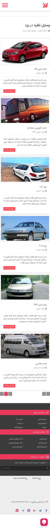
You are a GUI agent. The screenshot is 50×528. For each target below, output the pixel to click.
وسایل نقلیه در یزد (29, 30)
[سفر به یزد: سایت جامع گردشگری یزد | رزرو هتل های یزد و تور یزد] (45, 5)
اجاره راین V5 (40, 69)
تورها (45, 427)
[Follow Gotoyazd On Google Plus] (34, 510)
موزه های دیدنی (18, 447)
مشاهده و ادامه (9, 91)
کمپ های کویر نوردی (16, 443)
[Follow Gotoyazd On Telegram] (23, 510)
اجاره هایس (41, 363)
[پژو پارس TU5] (25, 287)
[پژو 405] (25, 228)
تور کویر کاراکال (42, 447)
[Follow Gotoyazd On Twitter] (40, 510)
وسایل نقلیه (19, 427)
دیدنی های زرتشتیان (16, 439)
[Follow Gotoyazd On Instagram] (28, 510)
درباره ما (20, 423)
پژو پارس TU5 (40, 304)
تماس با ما (20, 419)
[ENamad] (36, 478)
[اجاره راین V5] (25, 51)
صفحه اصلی (42, 30)
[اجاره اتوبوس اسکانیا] (25, 110)
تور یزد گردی (43, 443)
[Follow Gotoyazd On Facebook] (46, 510)
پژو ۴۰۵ (43, 246)
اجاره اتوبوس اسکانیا (37, 128)
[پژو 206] (25, 169)
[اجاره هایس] (25, 346)
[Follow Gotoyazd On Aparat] (17, 510)
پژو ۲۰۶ (43, 187)
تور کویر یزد (43, 439)
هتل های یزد (42, 423)
